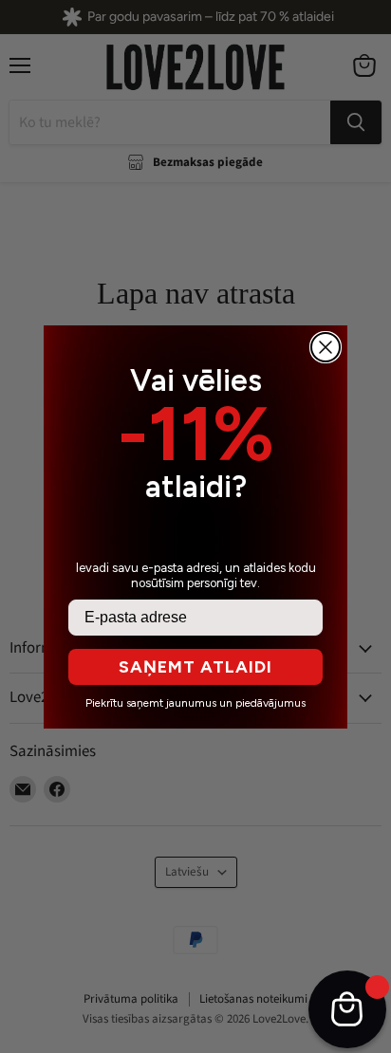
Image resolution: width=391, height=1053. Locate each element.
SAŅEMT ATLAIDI (195, 666)
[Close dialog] (325, 347)
